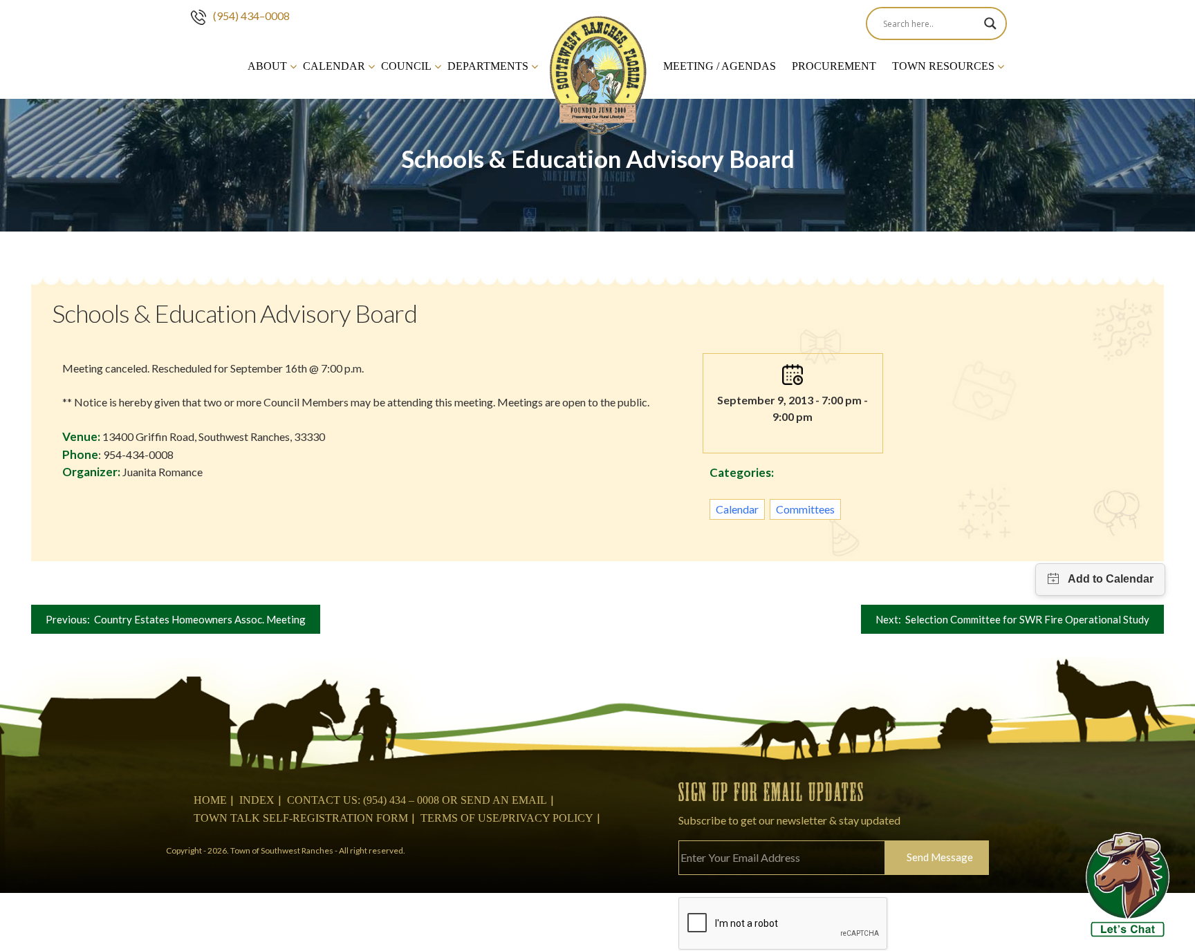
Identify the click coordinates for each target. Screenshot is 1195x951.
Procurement (834, 66)
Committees (805, 509)
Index (257, 800)
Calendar (334, 66)
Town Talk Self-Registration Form (301, 818)
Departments (487, 66)
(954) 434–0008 (251, 15)
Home (210, 800)
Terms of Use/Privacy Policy (506, 818)
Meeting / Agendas (719, 66)
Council (406, 66)
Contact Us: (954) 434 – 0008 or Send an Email (417, 800)
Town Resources (943, 66)
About (267, 66)
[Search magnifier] (990, 23)
